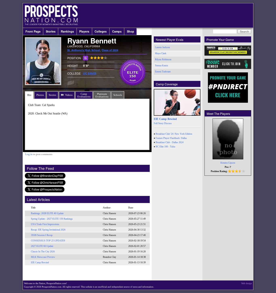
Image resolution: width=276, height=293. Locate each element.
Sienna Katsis (161, 65)
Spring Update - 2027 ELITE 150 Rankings (52, 218)
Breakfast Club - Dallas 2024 (169, 142)
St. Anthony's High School (83, 50)
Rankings (67, 31)
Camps (117, 31)
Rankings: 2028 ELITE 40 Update (47, 213)
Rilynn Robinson (163, 59)
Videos (69, 94)
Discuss (168, 123)
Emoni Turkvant (163, 71)
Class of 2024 (110, 50)
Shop (130, 31)
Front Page (33, 31)
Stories (51, 31)
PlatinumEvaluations (102, 95)
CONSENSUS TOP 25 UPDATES (48, 240)
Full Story (158, 123)
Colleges (101, 31)
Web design (246, 283)
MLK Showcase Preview (43, 257)
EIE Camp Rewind (40, 262)
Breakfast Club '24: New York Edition (174, 133)
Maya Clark (160, 53)
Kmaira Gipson (227, 162)
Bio (29, 94)
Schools (117, 94)
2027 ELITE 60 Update (42, 246)
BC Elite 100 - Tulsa (165, 146)
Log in (29, 154)
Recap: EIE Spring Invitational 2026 (48, 229)
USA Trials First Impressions (45, 224)
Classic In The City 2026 (43, 251)
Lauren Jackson (162, 47)
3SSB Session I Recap (42, 235)
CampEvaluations (84, 95)
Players (84, 31)
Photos (40, 94)
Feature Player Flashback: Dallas (171, 138)
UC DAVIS (89, 73)
